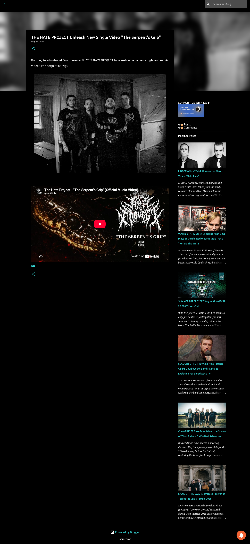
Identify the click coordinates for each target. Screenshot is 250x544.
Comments (190, 127)
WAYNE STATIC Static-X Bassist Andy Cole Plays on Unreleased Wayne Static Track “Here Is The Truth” (201, 238)
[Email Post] (33, 267)
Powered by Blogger (127, 532)
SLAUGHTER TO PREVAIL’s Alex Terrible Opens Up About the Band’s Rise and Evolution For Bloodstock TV (200, 368)
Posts (187, 124)
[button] (33, 48)
